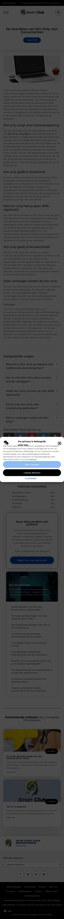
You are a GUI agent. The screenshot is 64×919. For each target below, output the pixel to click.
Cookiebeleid (30, 478)
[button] (59, 443)
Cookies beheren (32, 473)
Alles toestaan (32, 464)
